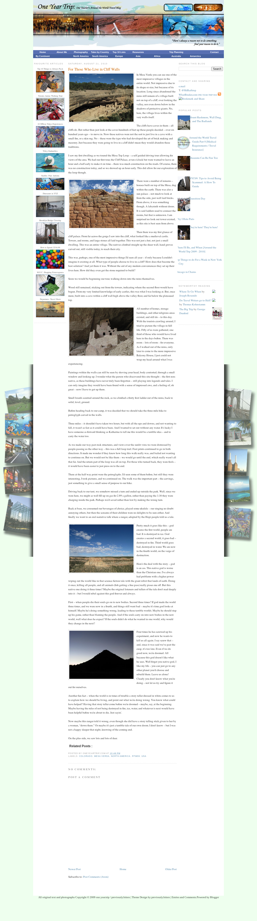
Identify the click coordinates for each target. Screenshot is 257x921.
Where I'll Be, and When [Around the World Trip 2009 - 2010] (196, 249)
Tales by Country (100, 52)
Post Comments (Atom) (95, 876)
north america (120, 756)
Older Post (171, 869)
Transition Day (197, 198)
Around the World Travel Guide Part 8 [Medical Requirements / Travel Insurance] (202, 143)
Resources (138, 52)
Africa (157, 56)
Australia (176, 56)
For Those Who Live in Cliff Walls (94, 69)
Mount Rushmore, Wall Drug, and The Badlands (205, 119)
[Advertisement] (128, 911)
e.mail (182, 86)
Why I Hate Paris (185, 219)
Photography (81, 52)
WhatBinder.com (188, 94)
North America (81, 56)
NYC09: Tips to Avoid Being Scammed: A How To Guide (205, 182)
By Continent (43, 56)
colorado (85, 756)
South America (100, 56)
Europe (119, 56)
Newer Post (74, 869)
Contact (214, 52)
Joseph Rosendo (188, 295)
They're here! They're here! (203, 227)
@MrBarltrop (189, 90)
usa (144, 756)
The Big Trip (186, 309)
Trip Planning (176, 52)
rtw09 (136, 756)
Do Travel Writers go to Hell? (195, 300)
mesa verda (101, 756)
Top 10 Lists (119, 52)
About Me (62, 52)
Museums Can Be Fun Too (203, 158)
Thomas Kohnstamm (194, 304)
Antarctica (195, 56)
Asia (138, 56)
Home (43, 52)
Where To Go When (190, 291)
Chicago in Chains (186, 272)
